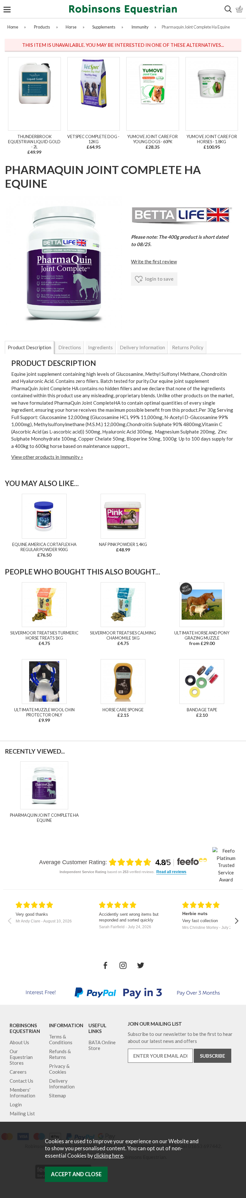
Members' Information (22, 1092)
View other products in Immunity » (47, 457)
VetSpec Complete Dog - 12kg (93, 139)
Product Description (29, 347)
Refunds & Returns (60, 1054)
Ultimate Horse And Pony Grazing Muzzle (201, 635)
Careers (18, 1072)
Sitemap (57, 1095)
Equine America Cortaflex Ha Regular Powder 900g (44, 547)
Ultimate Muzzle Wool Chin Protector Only (44, 712)
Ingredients (100, 347)
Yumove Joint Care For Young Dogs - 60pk (152, 139)
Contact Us (21, 1081)
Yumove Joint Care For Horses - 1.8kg (211, 139)
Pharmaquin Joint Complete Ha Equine (44, 818)
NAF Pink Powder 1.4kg (123, 544)
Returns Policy (187, 347)
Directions (69, 347)
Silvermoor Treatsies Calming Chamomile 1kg (123, 635)
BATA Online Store (102, 1045)
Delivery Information (142, 347)
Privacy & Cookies (59, 1069)
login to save (159, 279)
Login (16, 1104)
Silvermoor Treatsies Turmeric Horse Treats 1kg (44, 635)
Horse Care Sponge (123, 709)
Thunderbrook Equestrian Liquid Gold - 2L (34, 141)
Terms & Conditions (60, 1039)
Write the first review (154, 261)
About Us (19, 1042)
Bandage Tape (202, 709)
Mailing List (22, 1113)
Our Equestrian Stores (21, 1057)
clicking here (108, 1156)
